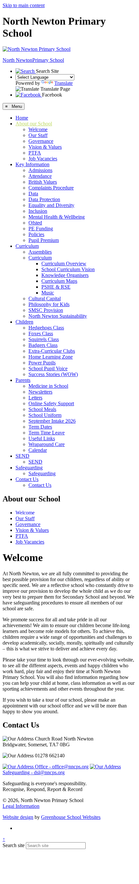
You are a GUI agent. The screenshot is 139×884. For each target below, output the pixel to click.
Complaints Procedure (51, 187)
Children (24, 322)
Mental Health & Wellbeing (56, 217)
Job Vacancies (42, 158)
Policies (36, 234)
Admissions (40, 170)
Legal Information (21, 806)
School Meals (42, 409)
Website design (18, 817)
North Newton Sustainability (57, 316)
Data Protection (44, 199)
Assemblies (40, 252)
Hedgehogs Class (46, 327)
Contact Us (27, 479)
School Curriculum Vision (68, 269)
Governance (40, 141)
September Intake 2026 (52, 421)
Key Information (32, 164)
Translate (63, 83)
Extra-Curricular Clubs (51, 351)
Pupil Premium (43, 240)
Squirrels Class (43, 339)
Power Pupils (42, 362)
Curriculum (27, 246)
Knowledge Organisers (65, 275)
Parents (23, 380)
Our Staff (38, 135)
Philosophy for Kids (49, 304)
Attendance (40, 176)
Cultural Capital (44, 298)
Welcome (38, 129)
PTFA (34, 152)
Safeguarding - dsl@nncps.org (34, 772)
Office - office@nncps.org (61, 766)
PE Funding (40, 228)
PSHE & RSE (55, 287)
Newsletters (40, 392)
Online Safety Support (51, 403)
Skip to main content (24, 5)
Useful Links (41, 438)
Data (33, 193)
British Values (42, 182)
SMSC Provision (45, 310)
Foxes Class (40, 333)
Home (22, 118)
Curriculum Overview (63, 263)
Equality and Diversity (51, 205)
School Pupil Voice (48, 368)
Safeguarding (29, 467)
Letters (35, 397)
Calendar (37, 450)
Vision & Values (45, 147)
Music (47, 292)
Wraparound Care (46, 444)
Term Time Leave (46, 432)
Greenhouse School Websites (71, 817)
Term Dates (40, 427)
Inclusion (37, 211)
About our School (34, 123)
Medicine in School (48, 386)
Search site (14, 845)
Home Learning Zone (50, 357)
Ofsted (35, 222)
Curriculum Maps (59, 281)
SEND (22, 456)
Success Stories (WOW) (53, 374)
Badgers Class (43, 345)
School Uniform (44, 415)
